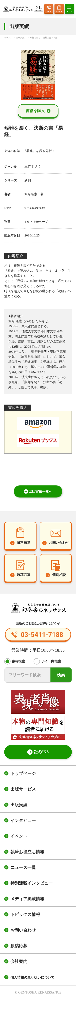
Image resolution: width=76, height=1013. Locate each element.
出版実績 (19, 804)
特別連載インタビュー (32, 883)
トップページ (23, 773)
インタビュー (23, 820)
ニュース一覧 (23, 867)
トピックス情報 (25, 914)
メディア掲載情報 (27, 898)
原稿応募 (19, 945)
